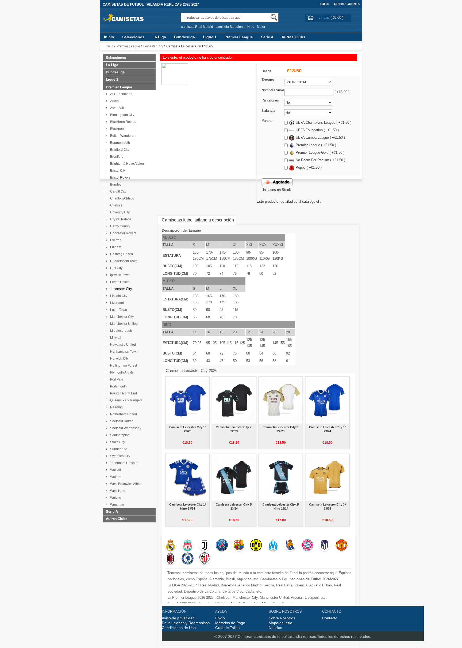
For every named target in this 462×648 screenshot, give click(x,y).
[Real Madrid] (170, 546)
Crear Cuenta (347, 4)
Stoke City (117, 442)
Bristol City (117, 170)
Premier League (239, 37)
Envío (220, 618)
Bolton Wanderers (122, 136)
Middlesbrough (120, 331)
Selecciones (133, 37)
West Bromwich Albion (126, 484)
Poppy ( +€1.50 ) (309, 167)
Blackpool (117, 129)
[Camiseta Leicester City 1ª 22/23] (188, 400)
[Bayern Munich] (307, 546)
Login (325, 4)
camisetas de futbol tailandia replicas (285, 636)
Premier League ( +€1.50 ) (316, 145)
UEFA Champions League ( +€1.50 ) (323, 122)
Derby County (119, 226)
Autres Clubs (293, 37)
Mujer (261, 27)
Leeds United (119, 282)
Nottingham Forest (123, 365)
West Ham (117, 491)
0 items (324, 17)
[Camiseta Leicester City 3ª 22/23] (281, 400)
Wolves (115, 498)
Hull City (115, 268)
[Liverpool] (188, 546)
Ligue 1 (210, 37)
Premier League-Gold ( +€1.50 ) (320, 152)
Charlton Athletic (121, 198)
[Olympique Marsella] (273, 546)
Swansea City (119, 456)
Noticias (275, 628)
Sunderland (118, 449)
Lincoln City (118, 296)
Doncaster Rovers (122, 233)
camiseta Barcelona (230, 27)
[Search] (274, 17)
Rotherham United (123, 414)
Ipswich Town (119, 275)
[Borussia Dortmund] (256, 546)
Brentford (116, 157)
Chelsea (115, 205)
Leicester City (153, 46)
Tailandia (268, 110)
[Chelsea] (188, 559)
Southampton (119, 435)
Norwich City (119, 358)
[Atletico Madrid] (324, 546)
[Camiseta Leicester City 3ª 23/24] (327, 477)
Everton (115, 240)
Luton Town (118, 310)
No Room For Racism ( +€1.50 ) (320, 160)
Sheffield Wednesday (125, 428)
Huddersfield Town (123, 261)
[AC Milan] (170, 559)
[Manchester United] (342, 546)
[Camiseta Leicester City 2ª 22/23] (234, 400)
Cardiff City (117, 191)
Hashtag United (121, 254)
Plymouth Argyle (121, 372)
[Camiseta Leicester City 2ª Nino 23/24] (281, 477)
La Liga (159, 37)
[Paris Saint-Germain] (222, 546)
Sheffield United (121, 421)
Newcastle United (122, 344)
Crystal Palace (120, 219)
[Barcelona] (239, 546)
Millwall (115, 338)
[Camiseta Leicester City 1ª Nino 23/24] (188, 477)
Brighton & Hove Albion (126, 163)
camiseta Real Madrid (197, 27)
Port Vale (116, 379)
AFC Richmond (120, 94)
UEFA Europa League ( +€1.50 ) (320, 137)
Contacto (329, 618)
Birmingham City (121, 115)
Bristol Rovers (119, 177)
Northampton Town (123, 351)
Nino (250, 27)
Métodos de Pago (230, 623)
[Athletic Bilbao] (205, 559)
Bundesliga (184, 37)
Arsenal (115, 101)
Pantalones (270, 100)
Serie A (267, 37)
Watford (115, 477)
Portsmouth (118, 386)
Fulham (115, 247)
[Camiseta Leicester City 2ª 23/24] (234, 477)
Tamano (267, 80)
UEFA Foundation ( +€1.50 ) (317, 130)
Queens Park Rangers (126, 400)
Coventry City (119, 212)
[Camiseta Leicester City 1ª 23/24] (327, 400)
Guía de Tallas (227, 628)
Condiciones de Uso (179, 628)
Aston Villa (117, 108)
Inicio (109, 37)
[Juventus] (205, 546)
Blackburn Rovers (122, 122)
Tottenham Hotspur (123, 463)
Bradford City (119, 150)
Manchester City (121, 317)
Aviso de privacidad (178, 618)
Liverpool (116, 303)
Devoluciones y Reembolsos (186, 623)
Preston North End (123, 393)
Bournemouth (119, 143)
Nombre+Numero (274, 90)
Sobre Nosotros (282, 618)
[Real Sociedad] (290, 546)
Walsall (115, 470)
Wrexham (116, 505)
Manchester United (123, 324)
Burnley (115, 184)
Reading (116, 407)
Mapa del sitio (280, 623)
